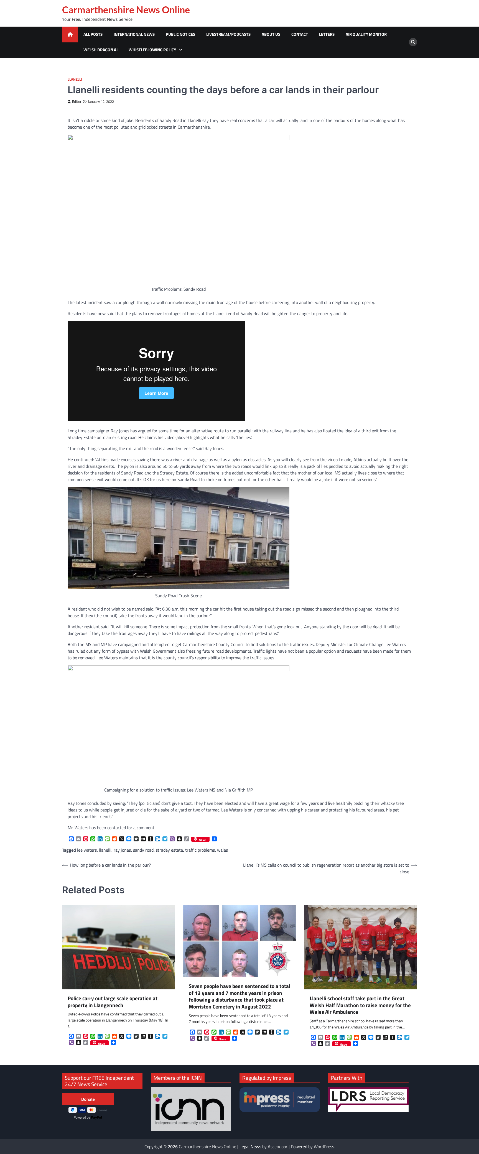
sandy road (143, 850)
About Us (271, 34)
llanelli (105, 850)
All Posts (93, 34)
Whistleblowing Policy (152, 50)
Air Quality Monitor (366, 34)
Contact (299, 34)
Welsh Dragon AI (100, 50)
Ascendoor (277, 1146)
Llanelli (75, 79)
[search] (413, 42)
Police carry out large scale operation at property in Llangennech (112, 1002)
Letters (327, 34)
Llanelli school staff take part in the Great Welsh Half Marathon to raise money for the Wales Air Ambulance (360, 1005)
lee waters (87, 850)
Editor (76, 101)
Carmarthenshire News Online (126, 9)
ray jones (122, 850)
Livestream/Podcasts (228, 34)
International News (134, 34)
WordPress (324, 1146)
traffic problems (200, 850)
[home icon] (70, 34)
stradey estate (169, 850)
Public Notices (180, 34)
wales (222, 850)
